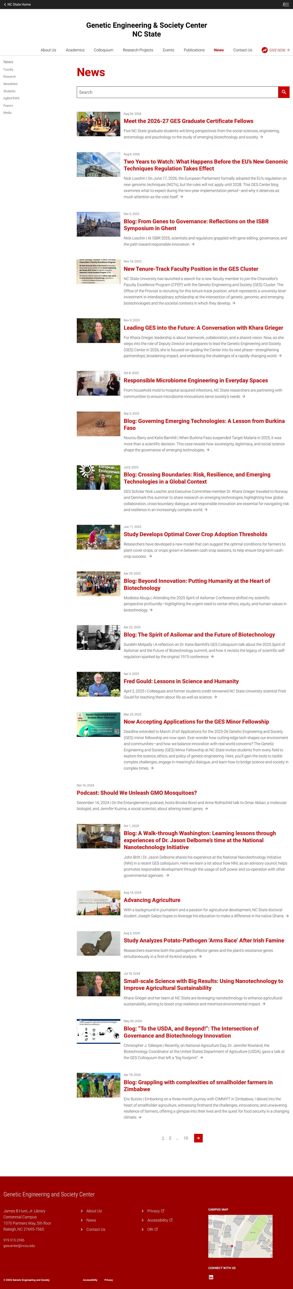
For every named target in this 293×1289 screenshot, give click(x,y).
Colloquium (103, 50)
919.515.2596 (13, 1240)
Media (7, 113)
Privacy (108, 1279)
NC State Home (19, 4)
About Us (48, 50)
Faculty (8, 69)
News (219, 50)
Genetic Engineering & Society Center (146, 29)
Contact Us (242, 50)
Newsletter (10, 84)
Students (9, 91)
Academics (75, 50)
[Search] (284, 92)
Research (9, 76)
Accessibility (90, 1279)
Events (168, 50)
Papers (8, 105)
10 (186, 1138)
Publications (194, 50)
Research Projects (138, 50)
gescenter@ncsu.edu (19, 1246)
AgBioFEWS (11, 98)
